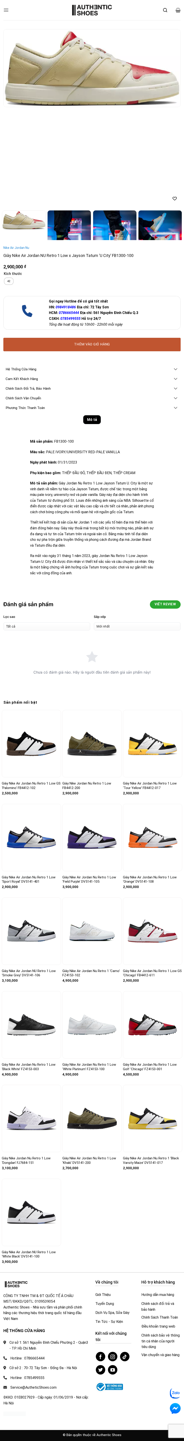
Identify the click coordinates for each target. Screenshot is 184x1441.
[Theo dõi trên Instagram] (112, 1257)
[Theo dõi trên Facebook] (100, 1257)
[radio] (8, 181)
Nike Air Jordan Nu (16, 148)
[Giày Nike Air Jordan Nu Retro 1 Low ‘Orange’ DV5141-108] (152, 738)
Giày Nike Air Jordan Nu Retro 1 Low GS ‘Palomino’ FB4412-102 (31, 686)
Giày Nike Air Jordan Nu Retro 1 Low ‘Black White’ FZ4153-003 (28, 967)
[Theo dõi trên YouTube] (112, 1270)
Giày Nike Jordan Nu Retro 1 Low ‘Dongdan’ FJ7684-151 (26, 1061)
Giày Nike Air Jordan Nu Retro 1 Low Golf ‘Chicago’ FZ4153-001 (150, 967)
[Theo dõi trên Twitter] (100, 1270)
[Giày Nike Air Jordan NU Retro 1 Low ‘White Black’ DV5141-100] (31, 1113)
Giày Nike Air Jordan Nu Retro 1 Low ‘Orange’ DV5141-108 (150, 780)
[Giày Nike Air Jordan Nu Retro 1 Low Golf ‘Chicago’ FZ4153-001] (152, 925)
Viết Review (165, 505)
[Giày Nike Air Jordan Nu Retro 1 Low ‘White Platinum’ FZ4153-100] (92, 925)
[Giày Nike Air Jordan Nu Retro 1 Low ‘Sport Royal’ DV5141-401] (31, 738)
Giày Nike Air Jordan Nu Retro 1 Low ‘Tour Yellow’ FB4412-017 (150, 686)
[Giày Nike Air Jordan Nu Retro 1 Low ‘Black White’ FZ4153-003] (31, 925)
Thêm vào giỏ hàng (92, 245)
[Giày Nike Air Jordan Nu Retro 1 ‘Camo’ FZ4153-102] (92, 831)
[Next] (171, 68)
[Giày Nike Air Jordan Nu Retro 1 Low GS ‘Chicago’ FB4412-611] (152, 831)
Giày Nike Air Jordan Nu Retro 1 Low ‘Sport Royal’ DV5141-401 (28, 780)
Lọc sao (9, 517)
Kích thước (13, 174)
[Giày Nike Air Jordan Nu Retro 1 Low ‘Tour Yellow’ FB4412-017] (152, 644)
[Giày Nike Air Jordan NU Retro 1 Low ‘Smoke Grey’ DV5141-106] (31, 831)
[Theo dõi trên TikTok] (124, 1257)
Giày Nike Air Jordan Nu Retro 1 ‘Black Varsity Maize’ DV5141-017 (151, 1061)
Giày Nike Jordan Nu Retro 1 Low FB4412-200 (86, 686)
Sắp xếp (100, 517)
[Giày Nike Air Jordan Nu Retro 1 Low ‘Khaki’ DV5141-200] (92, 1019)
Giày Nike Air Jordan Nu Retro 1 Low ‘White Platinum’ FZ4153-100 (89, 967)
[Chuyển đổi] (176, 270)
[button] (6, 9)
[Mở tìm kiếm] (165, 10)
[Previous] (13, 68)
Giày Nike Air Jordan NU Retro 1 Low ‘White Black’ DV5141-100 (29, 1155)
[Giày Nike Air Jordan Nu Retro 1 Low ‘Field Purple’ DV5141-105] (92, 737)
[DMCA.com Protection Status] (14, 1314)
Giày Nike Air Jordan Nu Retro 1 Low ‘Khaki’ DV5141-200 (89, 1061)
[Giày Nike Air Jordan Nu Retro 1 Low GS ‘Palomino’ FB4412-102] (31, 644)
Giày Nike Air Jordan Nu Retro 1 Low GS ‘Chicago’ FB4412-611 (152, 873)
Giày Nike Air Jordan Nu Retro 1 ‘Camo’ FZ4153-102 (91, 873)
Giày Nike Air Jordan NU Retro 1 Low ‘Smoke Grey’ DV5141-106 (29, 873)
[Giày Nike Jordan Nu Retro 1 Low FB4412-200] (92, 644)
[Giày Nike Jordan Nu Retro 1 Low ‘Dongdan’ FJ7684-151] (31, 1019)
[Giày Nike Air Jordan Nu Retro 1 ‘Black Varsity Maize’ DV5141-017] (152, 1019)
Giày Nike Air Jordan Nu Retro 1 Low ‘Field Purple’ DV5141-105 (89, 780)
